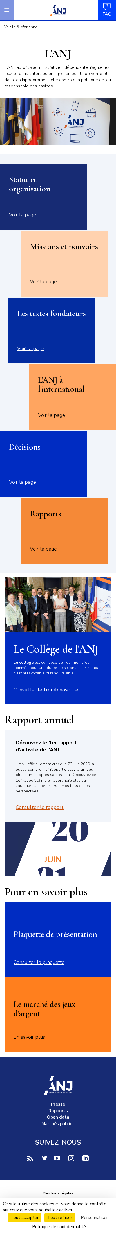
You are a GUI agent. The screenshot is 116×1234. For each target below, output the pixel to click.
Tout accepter (24, 1218)
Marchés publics (58, 1124)
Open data (58, 1117)
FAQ (106, 14)
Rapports (58, 1111)
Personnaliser (94, 1218)
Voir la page (22, 214)
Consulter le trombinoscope (46, 689)
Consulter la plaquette (39, 962)
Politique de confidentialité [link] (59, 1227)
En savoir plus (29, 1037)
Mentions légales (58, 1193)
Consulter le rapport (40, 807)
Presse (58, 1104)
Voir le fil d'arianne (20, 27)
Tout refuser (59, 1218)
